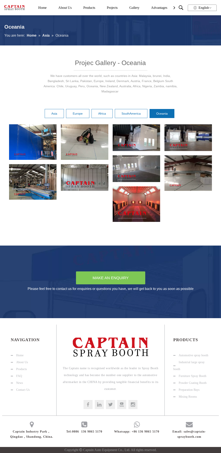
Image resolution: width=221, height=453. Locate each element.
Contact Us (23, 389)
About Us (65, 7)
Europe (78, 113)
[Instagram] (132, 404)
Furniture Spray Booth (192, 376)
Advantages (159, 7)
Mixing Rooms (188, 396)
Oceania (162, 113)
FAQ (19, 376)
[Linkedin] (99, 404)
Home (42, 7)
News (19, 383)
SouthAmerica (131, 113)
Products (89, 7)
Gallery (134, 7)
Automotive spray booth (193, 355)
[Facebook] (88, 404)
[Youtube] (121, 404)
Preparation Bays (189, 389)
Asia (54, 113)
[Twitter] (110, 404)
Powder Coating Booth (193, 383)
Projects (112, 7)
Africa (102, 113)
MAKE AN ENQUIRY (111, 278)
